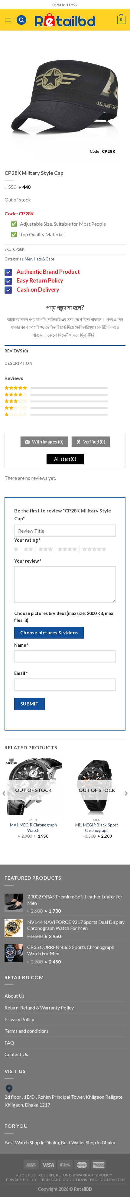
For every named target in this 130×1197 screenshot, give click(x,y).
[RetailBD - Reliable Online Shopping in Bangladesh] (65, 20)
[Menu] (8, 19)
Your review (27, 561)
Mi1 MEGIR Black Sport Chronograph (96, 828)
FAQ (9, 1042)
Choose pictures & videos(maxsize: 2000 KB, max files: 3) (63, 617)
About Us (14, 996)
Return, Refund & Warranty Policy (39, 1007)
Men (28, 259)
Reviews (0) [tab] (16, 350)
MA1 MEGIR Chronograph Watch (33, 828)
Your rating (27, 540)
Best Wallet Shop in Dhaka (88, 1142)
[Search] (21, 20)
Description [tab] (18, 363)
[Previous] (4, 806)
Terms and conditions (27, 1031)
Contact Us (16, 1054)
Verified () (93, 441)
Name (21, 645)
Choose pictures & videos (49, 632)
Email (21, 673)
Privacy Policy (19, 1019)
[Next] (126, 806)
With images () (47, 441)
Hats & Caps (44, 259)
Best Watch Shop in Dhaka (32, 1142)
